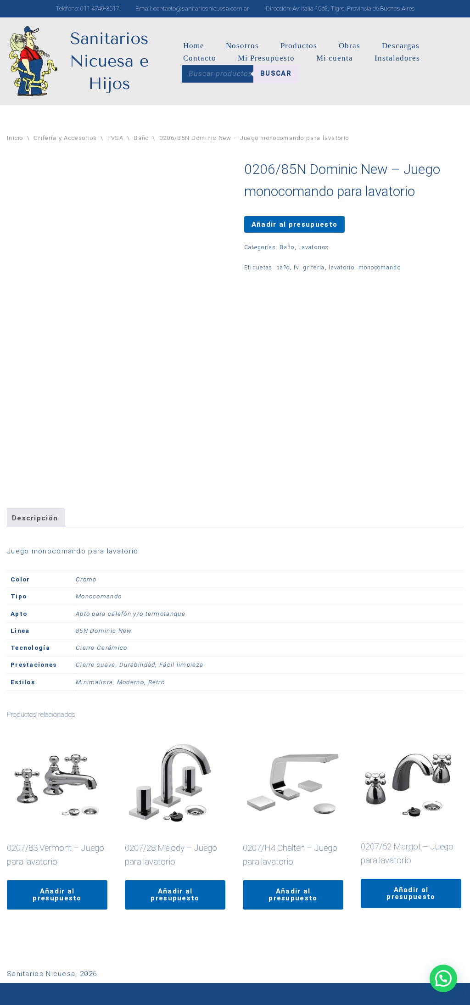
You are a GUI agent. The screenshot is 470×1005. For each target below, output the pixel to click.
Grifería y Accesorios (65, 137)
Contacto (199, 58)
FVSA (115, 137)
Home (193, 45)
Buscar (275, 73)
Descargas (401, 45)
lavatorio (341, 267)
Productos (298, 45)
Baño (141, 137)
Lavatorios (313, 247)
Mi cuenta (334, 58)
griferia (314, 267)
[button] (443, 978)
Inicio (15, 137)
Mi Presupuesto (266, 58)
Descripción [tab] (35, 518)
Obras (349, 45)
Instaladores (397, 58)
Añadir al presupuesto (294, 224)
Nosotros (242, 45)
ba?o (283, 267)
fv (296, 267)
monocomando (379, 267)
